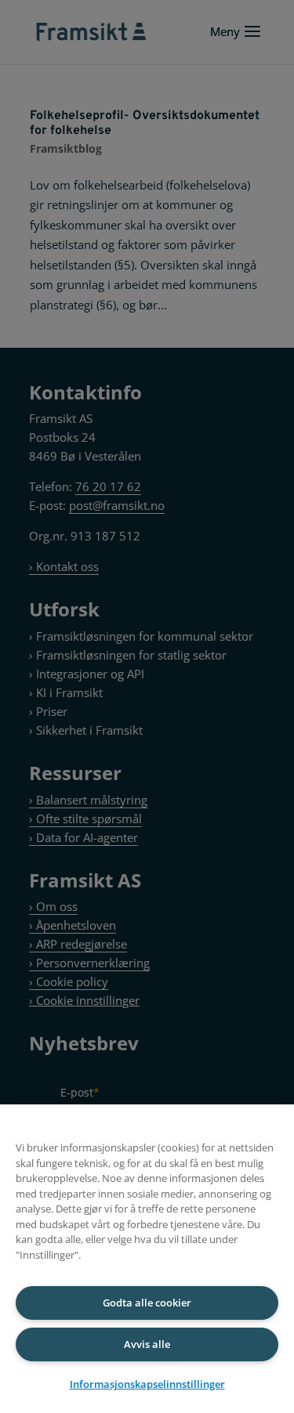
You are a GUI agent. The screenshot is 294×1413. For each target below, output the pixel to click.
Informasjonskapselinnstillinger (147, 1384)
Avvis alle (147, 1344)
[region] (147, 1258)
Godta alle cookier (147, 1303)
